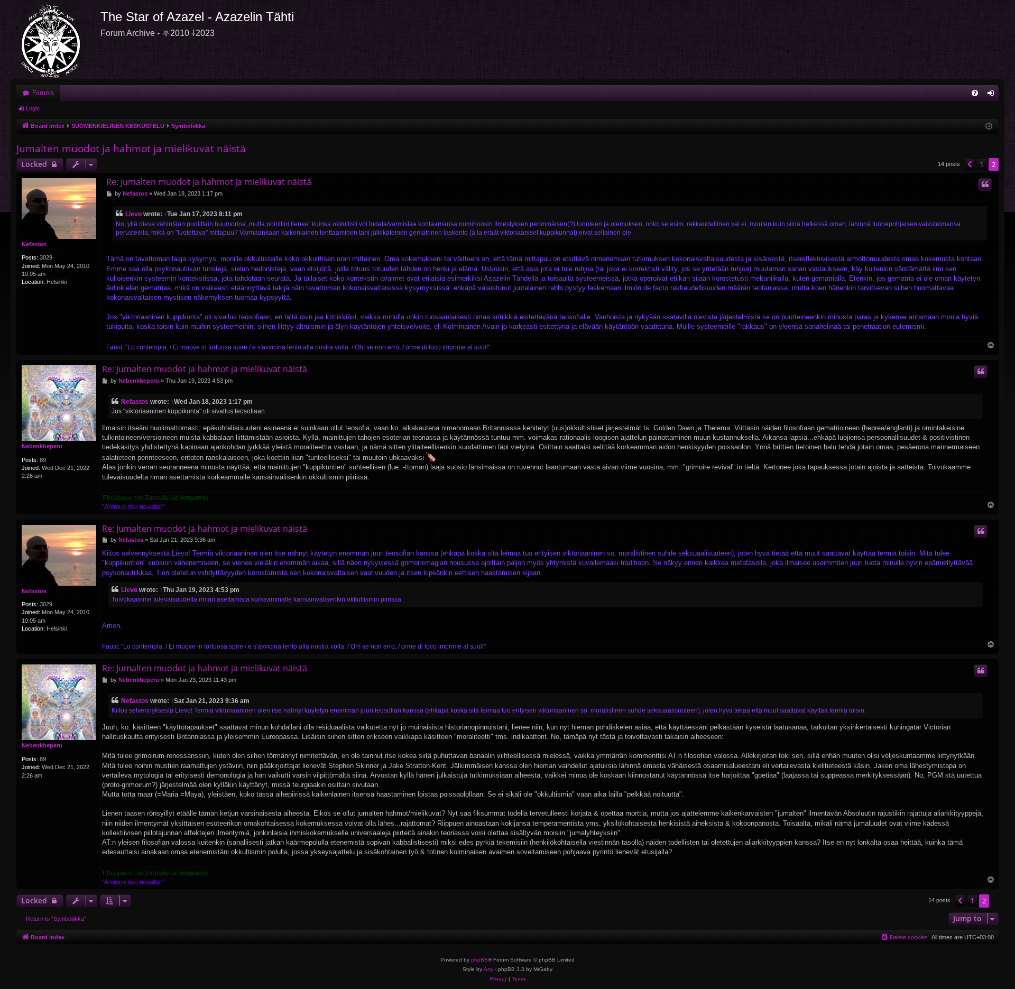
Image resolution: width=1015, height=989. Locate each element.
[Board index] (55, 39)
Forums (43, 93)
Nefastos (34, 244)
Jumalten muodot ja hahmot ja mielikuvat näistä (131, 148)
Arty (488, 969)
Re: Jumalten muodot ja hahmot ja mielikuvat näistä (208, 182)
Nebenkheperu (42, 446)
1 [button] (982, 164)
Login (33, 108)
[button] (969, 164)
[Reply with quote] (985, 184)
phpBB (479, 960)
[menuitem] (975, 93)
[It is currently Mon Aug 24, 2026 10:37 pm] (988, 127)
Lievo (133, 214)
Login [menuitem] (993, 95)
